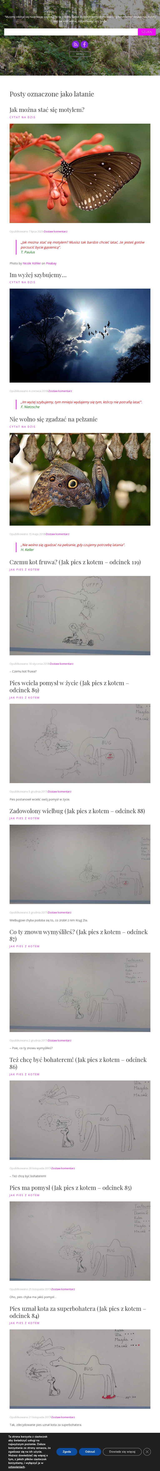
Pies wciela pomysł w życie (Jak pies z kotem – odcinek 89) (69, 686)
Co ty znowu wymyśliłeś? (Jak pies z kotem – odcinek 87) (79, 935)
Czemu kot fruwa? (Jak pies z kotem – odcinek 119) (75, 562)
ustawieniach (16, 1467)
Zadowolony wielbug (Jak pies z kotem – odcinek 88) (77, 811)
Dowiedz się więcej (122, 1452)
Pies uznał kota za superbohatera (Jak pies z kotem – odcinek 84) (78, 1312)
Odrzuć (90, 1452)
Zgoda (67, 1452)
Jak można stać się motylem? (47, 109)
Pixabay (51, 263)
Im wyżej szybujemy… (38, 275)
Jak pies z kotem (25, 569)
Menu (80, 54)
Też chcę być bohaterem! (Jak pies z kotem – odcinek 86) (78, 1063)
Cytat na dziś (23, 117)
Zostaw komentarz (56, 231)
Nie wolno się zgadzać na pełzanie (54, 419)
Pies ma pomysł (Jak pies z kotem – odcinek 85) (71, 1187)
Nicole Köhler (32, 263)
